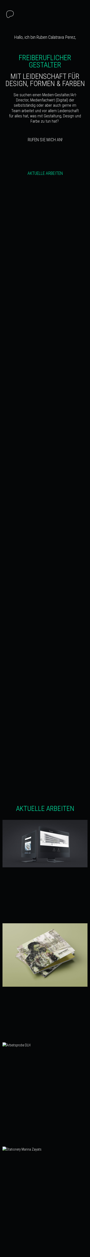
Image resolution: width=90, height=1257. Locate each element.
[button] (80, 15)
